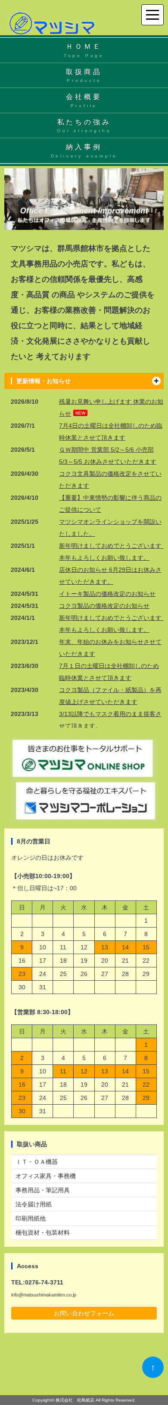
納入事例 (84, 150)
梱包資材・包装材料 (43, 1232)
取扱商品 (84, 75)
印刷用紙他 (31, 1218)
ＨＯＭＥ (84, 50)
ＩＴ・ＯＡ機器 (37, 1161)
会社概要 (84, 100)
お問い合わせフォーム (84, 1313)
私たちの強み (84, 125)
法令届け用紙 (34, 1204)
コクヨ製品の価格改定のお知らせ (104, 605)
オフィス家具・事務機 (46, 1175)
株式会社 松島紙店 (75, 1400)
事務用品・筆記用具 (43, 1190)
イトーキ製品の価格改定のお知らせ (107, 593)
